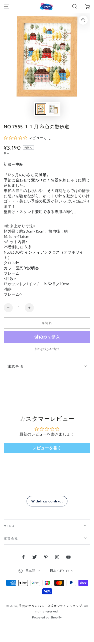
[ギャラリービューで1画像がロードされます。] (40, 109)
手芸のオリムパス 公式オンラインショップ (50, 606)
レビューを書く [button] (46, 447)
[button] (74, 6)
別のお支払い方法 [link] (47, 349)
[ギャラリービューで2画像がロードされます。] (53, 109)
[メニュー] (6, 6)
